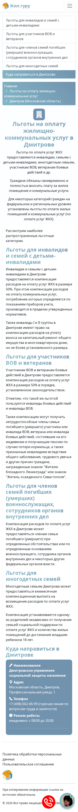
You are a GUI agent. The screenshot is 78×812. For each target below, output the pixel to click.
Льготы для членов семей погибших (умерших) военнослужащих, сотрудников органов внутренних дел (37, 52)
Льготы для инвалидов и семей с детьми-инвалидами (32, 23)
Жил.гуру (19, 6)
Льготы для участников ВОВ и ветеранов (30, 36)
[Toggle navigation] (70, 6)
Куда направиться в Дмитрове (30, 74)
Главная (10, 86)
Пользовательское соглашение (28, 764)
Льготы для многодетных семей (32, 66)
